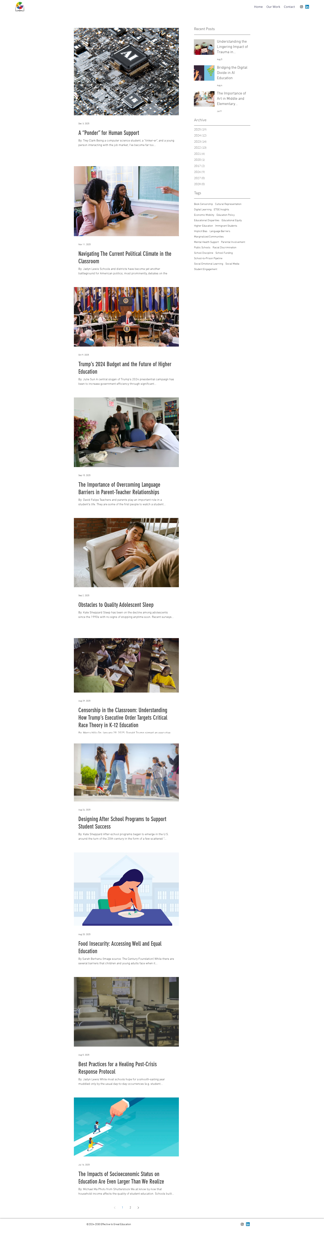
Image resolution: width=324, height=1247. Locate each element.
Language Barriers (220, 231)
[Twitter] (248, 1224)
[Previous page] (114, 1207)
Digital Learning (203, 209)
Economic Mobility (204, 215)
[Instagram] (301, 7)
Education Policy (226, 215)
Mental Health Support (206, 242)
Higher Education (203, 226)
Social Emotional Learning (208, 264)
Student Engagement (205, 269)
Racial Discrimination (224, 247)
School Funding (224, 253)
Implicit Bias (200, 231)
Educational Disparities (206, 220)
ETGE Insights (221, 209)
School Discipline (203, 253)
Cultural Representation (228, 204)
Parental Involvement (233, 242)
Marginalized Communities (209, 236)
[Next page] (138, 1207)
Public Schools (202, 247)
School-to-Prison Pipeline (208, 258)
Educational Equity (232, 220)
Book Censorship (203, 204)
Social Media (232, 264)
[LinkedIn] (307, 7)
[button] (273, 7)
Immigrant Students (226, 226)
